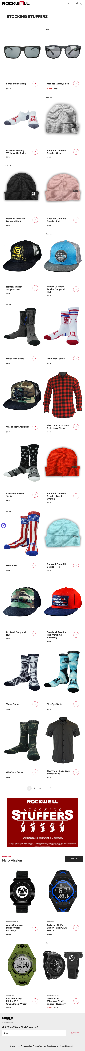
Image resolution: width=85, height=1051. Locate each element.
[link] (22, 52)
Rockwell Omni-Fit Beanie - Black (15, 220)
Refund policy (15, 1046)
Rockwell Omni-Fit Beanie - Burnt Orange (56, 496)
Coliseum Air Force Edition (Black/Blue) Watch (57, 928)
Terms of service (39, 1046)
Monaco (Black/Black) (58, 83)
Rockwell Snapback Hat (16, 633)
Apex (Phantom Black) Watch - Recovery (14, 928)
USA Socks (11, 565)
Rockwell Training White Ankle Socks (15, 151)
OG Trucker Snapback (17, 426)
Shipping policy (53, 1046)
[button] (68, 3)
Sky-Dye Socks (54, 704)
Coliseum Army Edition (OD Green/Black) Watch (16, 1001)
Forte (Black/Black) (16, 83)
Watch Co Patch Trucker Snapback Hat (56, 289)
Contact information (67, 1046)
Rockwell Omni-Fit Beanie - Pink (56, 220)
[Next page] (56, 788)
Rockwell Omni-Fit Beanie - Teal (56, 565)
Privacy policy (26, 1046)
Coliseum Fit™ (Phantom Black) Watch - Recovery (56, 1001)
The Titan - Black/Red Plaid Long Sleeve (58, 426)
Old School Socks (56, 358)
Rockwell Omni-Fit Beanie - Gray (56, 151)
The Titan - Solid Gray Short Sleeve (58, 772)
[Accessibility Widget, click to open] (3, 525)
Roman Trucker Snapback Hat (14, 288)
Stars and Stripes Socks (15, 495)
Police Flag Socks (15, 358)
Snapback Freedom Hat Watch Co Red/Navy (57, 635)
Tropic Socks (12, 704)
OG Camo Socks (14, 772)
